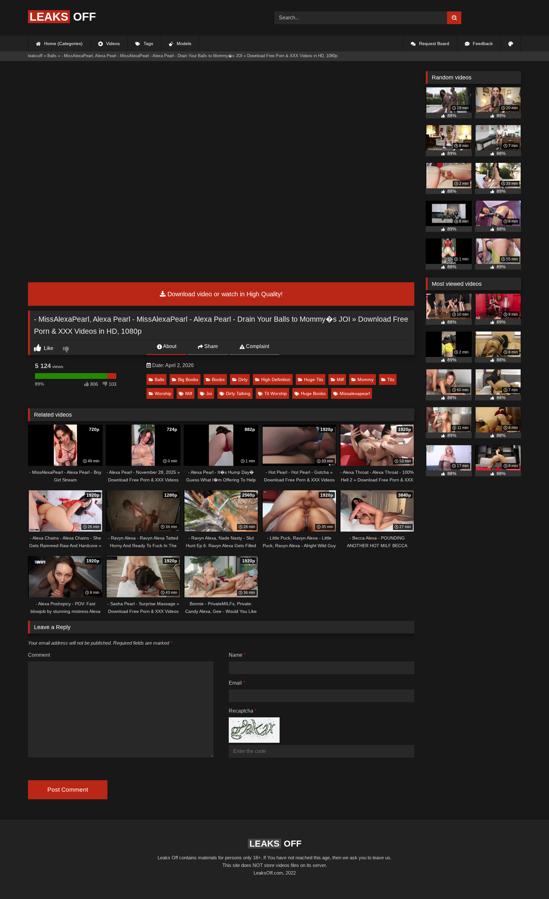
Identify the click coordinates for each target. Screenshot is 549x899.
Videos (112, 43)
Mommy (365, 379)
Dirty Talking (238, 393)
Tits (390, 379)
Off (63, 16)
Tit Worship (275, 393)
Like (48, 348)
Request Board (433, 43)
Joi (209, 393)
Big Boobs (188, 379)
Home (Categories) (63, 43)
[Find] (454, 17)
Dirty (242, 379)
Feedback (482, 43)
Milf (340, 379)
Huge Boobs (313, 393)
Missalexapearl (355, 393)
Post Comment (67, 789)
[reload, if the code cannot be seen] (254, 741)
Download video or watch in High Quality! (224, 294)
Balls (159, 379)
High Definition (275, 379)
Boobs (218, 379)
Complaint (257, 346)
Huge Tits (313, 379)
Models (183, 43)
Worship (163, 393)
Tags (147, 43)
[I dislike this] (67, 350)
